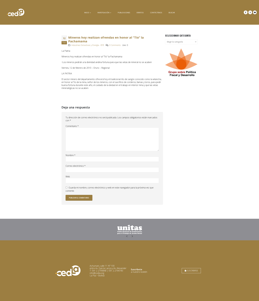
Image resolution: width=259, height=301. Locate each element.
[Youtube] (255, 12)
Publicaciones (124, 12)
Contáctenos (156, 12)
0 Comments (115, 45)
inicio (86, 12)
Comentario (72, 126)
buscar (172, 12)
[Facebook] (246, 12)
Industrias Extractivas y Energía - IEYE (87, 45)
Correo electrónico (76, 165)
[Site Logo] (15, 12)
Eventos (140, 12)
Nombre (70, 155)
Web (68, 176)
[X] (250, 12)
